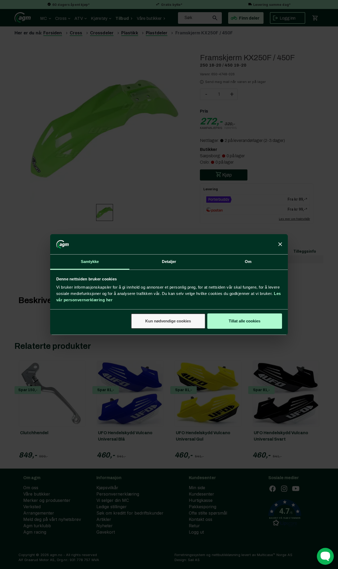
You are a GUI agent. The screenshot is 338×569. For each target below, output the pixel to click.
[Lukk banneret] (280, 244)
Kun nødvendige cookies (168, 321)
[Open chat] (325, 556)
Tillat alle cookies (244, 321)
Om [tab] (248, 261)
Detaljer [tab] (169, 261)
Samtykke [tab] (90, 261)
